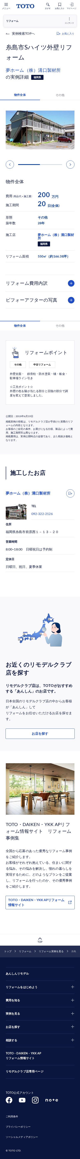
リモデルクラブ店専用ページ (24, 1071)
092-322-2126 (42, 514)
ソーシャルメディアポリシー (22, 1137)
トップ (7, 951)
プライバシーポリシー (18, 1127)
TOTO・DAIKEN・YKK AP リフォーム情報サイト (23, 1056)
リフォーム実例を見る (51, 951)
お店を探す (40, 733)
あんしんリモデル (17, 973)
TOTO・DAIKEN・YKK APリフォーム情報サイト (36, 902)
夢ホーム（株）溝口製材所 (33, 70)
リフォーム (25, 951)
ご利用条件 (12, 1116)
